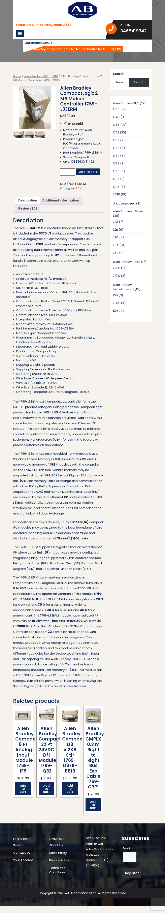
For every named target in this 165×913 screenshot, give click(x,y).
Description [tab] (27, 200)
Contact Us (21, 852)
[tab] (20, 33)
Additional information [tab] (60, 200)
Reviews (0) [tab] (27, 208)
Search (118, 74)
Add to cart (88, 172)
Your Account (23, 860)
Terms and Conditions (57, 870)
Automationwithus (38, 43)
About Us (56, 845)
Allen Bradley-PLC (36, 76)
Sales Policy (58, 853)
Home (17, 76)
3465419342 (134, 31)
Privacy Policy (59, 860)
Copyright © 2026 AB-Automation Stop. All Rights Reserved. (82, 893)
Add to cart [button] (23, 789)
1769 (55, 76)
